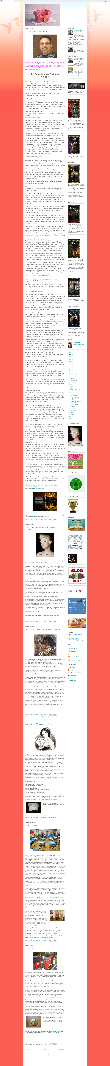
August (72, 382)
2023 (70, 356)
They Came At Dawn (78, 30)
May (71, 388)
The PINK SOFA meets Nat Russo (37, 31)
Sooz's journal (72, 664)
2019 (70, 363)
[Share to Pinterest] (56, 519)
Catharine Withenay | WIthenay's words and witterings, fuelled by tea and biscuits (76, 640)
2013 (70, 416)
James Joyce (37, 716)
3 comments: (44, 817)
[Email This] (50, 519)
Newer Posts (29, 1049)
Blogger (61, 1063)
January (72, 414)
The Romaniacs (72, 675)
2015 (70, 371)
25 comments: (44, 519)
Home (45, 1049)
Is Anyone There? (73, 648)
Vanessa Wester (73, 678)
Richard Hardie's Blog (74, 654)
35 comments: (44, 1044)
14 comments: (44, 621)
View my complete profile (78, 344)
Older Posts (61, 1049)
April (71, 408)
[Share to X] (53, 519)
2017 (70, 367)
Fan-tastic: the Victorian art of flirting (39, 724)
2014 (70, 373)
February (72, 412)
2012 (70, 418)
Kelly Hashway (72, 651)
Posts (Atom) (48, 1054)
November (72, 376)
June (71, 386)
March (71, 410)
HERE (33, 516)
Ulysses (49, 716)
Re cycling (29, 948)
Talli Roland (72, 667)
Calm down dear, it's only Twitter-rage (76, 39)
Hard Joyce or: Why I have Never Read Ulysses (42, 629)
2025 (70, 354)
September (73, 380)
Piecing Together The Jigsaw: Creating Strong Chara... (74, 394)
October (72, 378)
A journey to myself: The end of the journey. (79, 59)
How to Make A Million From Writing (78, 48)
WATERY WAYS (72, 680)
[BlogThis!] (51, 519)
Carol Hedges (37, 8)
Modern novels (44, 716)
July (71, 384)
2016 (70, 369)
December (72, 374)
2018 (70, 365)
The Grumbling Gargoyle (75, 672)
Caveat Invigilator (32, 825)
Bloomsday (31, 716)
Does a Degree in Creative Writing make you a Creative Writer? (79, 69)
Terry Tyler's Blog (73, 670)
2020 (70, 361)
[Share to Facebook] (54, 519)
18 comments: (44, 940)
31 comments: (44, 714)
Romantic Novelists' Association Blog (73, 657)
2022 (70, 358)
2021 (70, 359)
